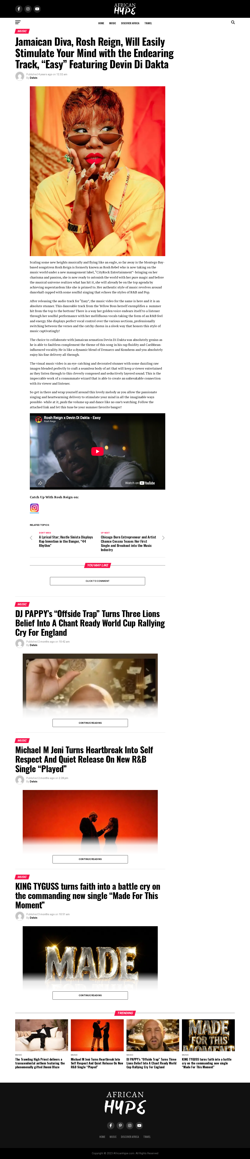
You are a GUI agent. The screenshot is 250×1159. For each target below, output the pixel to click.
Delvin (33, 77)
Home (101, 23)
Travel (148, 23)
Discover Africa (130, 23)
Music (112, 23)
